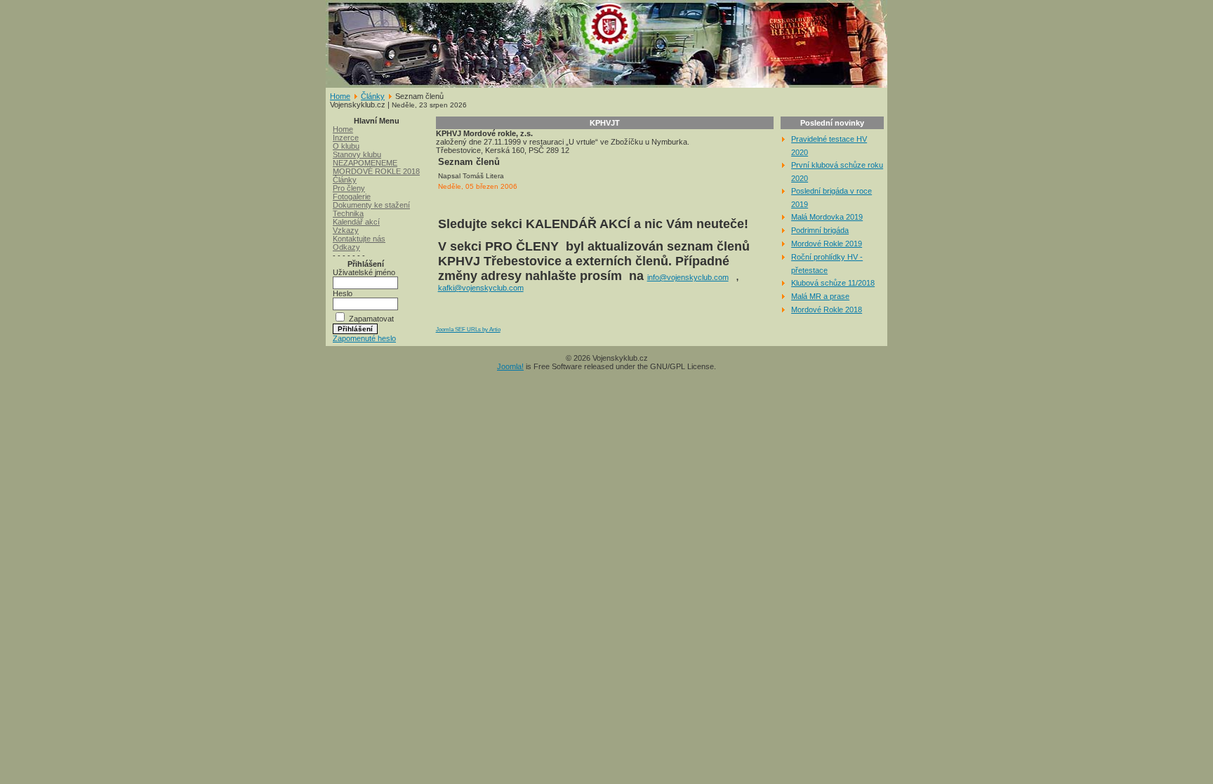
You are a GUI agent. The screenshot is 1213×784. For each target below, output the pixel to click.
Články (373, 96)
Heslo (342, 293)
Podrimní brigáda (820, 230)
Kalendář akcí (356, 222)
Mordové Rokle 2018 (826, 309)
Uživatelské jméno (364, 272)
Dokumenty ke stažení (371, 205)
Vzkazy (346, 230)
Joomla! (510, 366)
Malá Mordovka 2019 (827, 217)
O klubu (346, 146)
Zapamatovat (371, 318)
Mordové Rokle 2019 (826, 243)
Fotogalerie (352, 196)
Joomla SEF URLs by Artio (468, 329)
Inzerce (346, 137)
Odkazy (346, 247)
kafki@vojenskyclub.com (481, 288)
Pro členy (349, 188)
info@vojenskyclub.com (688, 277)
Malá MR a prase (820, 296)
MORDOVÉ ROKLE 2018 (376, 171)
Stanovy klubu (357, 154)
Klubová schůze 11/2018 (833, 283)
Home (340, 96)
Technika (348, 213)
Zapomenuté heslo (364, 338)
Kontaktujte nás (359, 238)
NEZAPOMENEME (365, 163)
